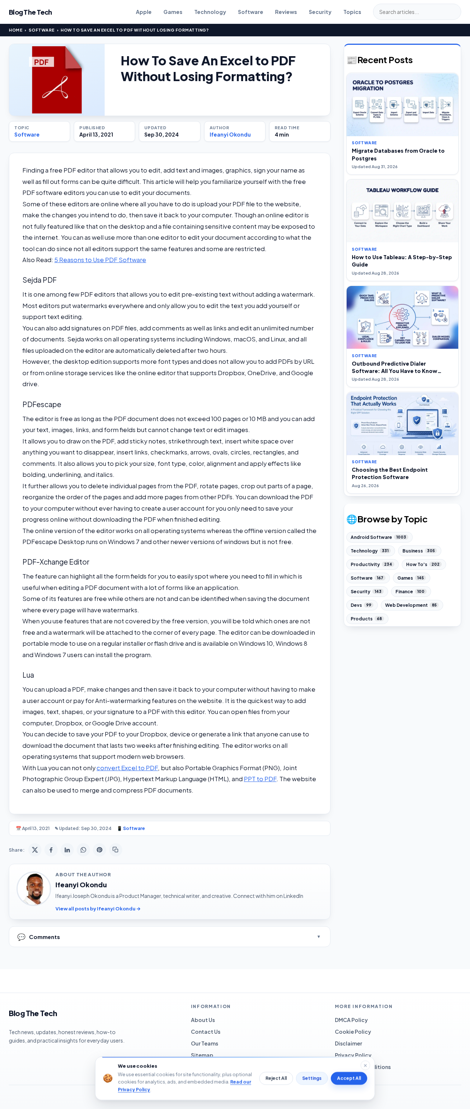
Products (366, 618)
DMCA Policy (351, 1019)
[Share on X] (34, 849)
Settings (312, 1078)
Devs (361, 605)
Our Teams (204, 1043)
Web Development (411, 605)
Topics (352, 11)
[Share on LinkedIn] (67, 849)
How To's (423, 564)
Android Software (378, 537)
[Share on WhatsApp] (83, 849)
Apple (144, 11)
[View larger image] (57, 80)
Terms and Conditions (363, 1066)
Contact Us (205, 1031)
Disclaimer (348, 1043)
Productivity (371, 564)
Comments (38, 936)
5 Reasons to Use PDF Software (100, 260)
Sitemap (202, 1055)
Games (172, 11)
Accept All (349, 1078)
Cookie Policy (353, 1031)
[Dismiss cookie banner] (365, 1065)
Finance (409, 591)
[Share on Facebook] (51, 849)
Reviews (286, 11)
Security (320, 11)
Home (15, 30)
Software (250, 11)
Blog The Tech (30, 12)
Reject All (276, 1078)
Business (418, 551)
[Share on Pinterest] (99, 849)
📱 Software (131, 828)
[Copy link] (115, 849)
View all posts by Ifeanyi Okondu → (98, 909)
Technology (210, 11)
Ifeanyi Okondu (230, 134)
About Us (203, 1019)
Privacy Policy (353, 1055)
